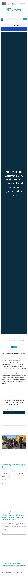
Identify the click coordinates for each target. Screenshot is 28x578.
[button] (2, 19)
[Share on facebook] (12, 347)
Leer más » (4, 479)
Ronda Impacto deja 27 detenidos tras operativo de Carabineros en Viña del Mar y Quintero (14, 466)
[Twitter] (17, 15)
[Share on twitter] (14, 347)
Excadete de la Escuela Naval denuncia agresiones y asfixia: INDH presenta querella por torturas (13, 565)
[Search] (25, 19)
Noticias (15, 195)
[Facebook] (11, 15)
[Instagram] (14, 15)
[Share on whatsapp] (16, 347)
